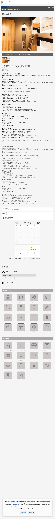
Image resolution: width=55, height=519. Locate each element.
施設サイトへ (16, 9)
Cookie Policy (16, 504)
